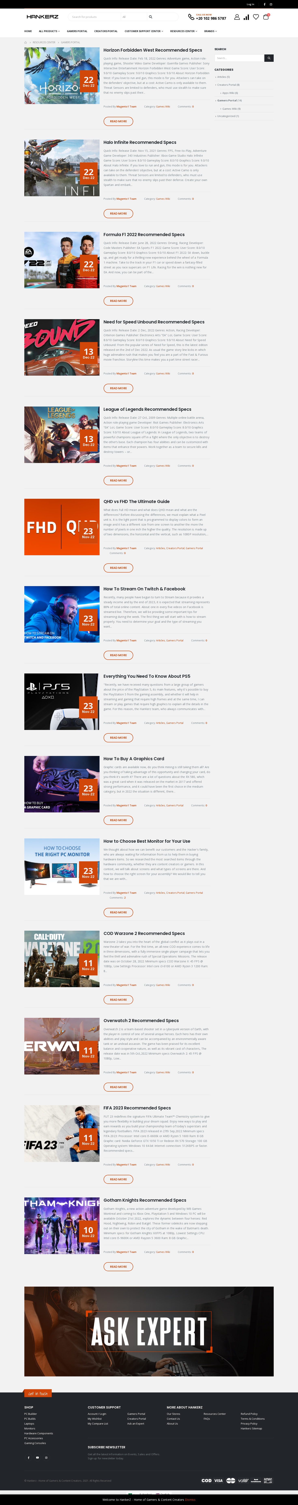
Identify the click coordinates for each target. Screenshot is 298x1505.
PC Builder (30, 1414)
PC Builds (30, 1418)
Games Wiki (163, 106)
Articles (160, 548)
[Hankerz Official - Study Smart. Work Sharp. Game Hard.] (42, 17)
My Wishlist (95, 1418)
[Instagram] (270, 4)
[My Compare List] (246, 17)
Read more (118, 121)
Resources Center (182, 31)
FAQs (207, 1418)
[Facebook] (264, 4)
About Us (172, 1423)
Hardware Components (38, 1433)
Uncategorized (226, 116)
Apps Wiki (228, 93)
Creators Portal (105, 31)
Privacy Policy (249, 1423)
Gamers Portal (77, 31)
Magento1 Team (126, 106)
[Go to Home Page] (25, 42)
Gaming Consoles (35, 1443)
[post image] (62, 75)
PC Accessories (33, 1438)
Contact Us (173, 1418)
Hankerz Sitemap (251, 1428)
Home (28, 31)
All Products (48, 31)
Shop (28, 1407)
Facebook (28, 1457)
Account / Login (97, 1414)
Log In (250, 4)
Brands (209, 31)
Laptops (29, 1423)
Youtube (37, 1457)
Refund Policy (249, 1414)
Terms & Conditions (253, 1418)
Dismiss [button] (190, 1500)
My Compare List (98, 1423)
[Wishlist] (256, 17)
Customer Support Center (143, 31)
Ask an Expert (135, 1423)
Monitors (29, 1428)
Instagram (46, 1457)
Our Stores (173, 1414)
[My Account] (237, 17)
